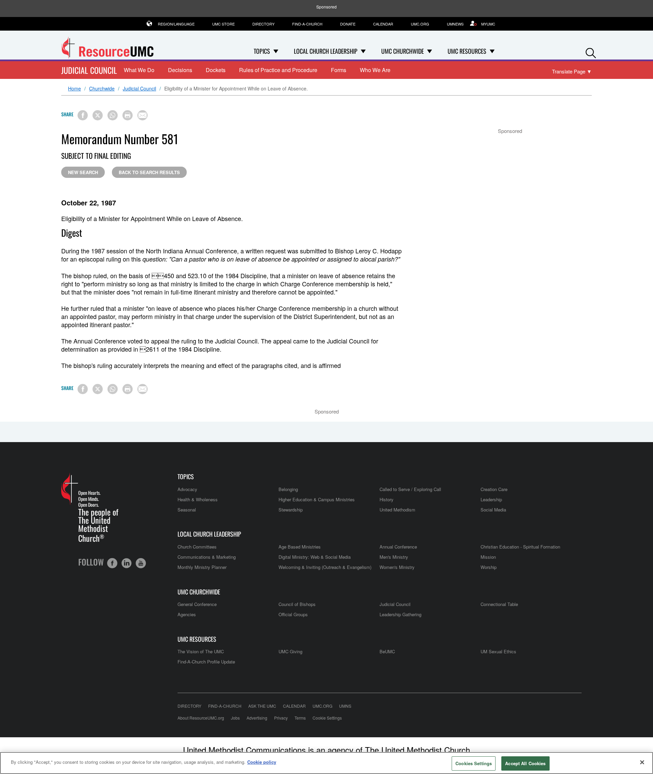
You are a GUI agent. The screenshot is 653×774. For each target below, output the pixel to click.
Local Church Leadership (209, 534)
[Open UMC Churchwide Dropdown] (429, 51)
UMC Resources (197, 639)
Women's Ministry (397, 567)
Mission (488, 557)
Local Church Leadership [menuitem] (325, 51)
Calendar (383, 24)
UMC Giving (290, 651)
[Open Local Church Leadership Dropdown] (363, 51)
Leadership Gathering (400, 614)
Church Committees (197, 546)
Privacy (281, 717)
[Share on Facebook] (83, 115)
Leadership (491, 499)
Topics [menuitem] (262, 51)
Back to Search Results (149, 172)
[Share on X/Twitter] (98, 115)
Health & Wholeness (198, 499)
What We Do (139, 70)
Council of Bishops (297, 604)
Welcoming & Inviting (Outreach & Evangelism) (325, 567)
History (387, 499)
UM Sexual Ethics (498, 651)
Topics (186, 477)
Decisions (180, 70)
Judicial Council (89, 70)
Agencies (187, 614)
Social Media (493, 509)
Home (74, 89)
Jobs (235, 717)
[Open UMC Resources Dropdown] (492, 51)
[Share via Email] (142, 115)
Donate (347, 24)
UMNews (455, 24)
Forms (338, 70)
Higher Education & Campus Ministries (317, 499)
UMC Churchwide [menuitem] (402, 51)
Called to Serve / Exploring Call (410, 489)
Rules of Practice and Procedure (278, 70)
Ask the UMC (262, 705)
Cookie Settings (327, 717)
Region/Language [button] (176, 24)
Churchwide (102, 89)
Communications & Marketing (207, 557)
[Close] (642, 762)
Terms (300, 717)
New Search (83, 172)
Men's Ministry (394, 557)
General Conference (197, 604)
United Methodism (397, 509)
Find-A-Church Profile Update (206, 661)
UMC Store (223, 24)
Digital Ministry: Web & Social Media (315, 557)
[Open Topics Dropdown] (275, 51)
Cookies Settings (473, 763)
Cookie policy (261, 762)
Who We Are (375, 70)
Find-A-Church (307, 24)
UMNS (345, 705)
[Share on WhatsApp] (112, 115)
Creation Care (494, 489)
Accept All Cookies (525, 763)
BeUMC (387, 651)
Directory (263, 24)
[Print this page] (127, 115)
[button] (591, 52)
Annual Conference (398, 546)
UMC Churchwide (199, 592)
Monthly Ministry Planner (202, 567)
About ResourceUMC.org (201, 717)
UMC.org (420, 24)
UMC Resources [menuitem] (467, 51)
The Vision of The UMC (201, 651)
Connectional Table (499, 604)
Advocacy (187, 489)
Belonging (288, 489)
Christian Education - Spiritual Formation (520, 546)
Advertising (257, 717)
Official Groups (293, 614)
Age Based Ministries (300, 546)
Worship (489, 567)
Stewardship (291, 509)
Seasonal (187, 509)
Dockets (215, 70)
